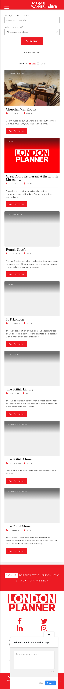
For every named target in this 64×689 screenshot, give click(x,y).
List (34, 63)
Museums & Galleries (17, 73)
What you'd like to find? (16, 15)
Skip (41, 683)
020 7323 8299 (15, 463)
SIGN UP (11, 575)
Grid (42, 63)
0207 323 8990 (15, 184)
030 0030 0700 (15, 530)
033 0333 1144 (14, 393)
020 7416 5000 (15, 113)
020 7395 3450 (15, 323)
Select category (12, 27)
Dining (10, 142)
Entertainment (14, 215)
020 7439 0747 (15, 253)
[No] (60, 681)
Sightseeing (13, 354)
